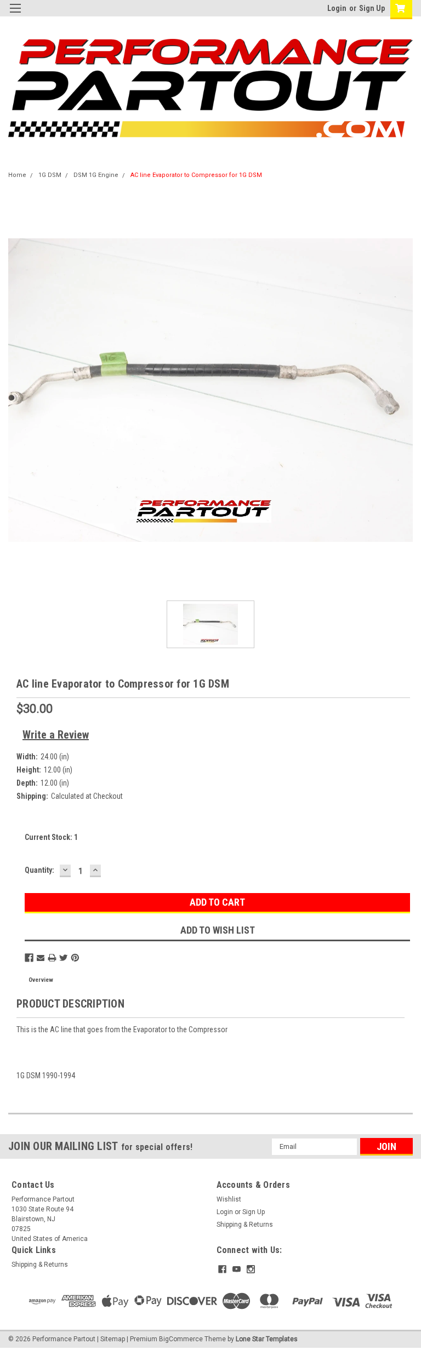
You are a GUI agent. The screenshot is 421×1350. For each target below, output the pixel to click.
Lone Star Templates (267, 1339)
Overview (41, 979)
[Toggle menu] (15, 15)
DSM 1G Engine (95, 175)
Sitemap (112, 1339)
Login (336, 8)
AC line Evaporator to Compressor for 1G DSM (196, 175)
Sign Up (372, 8)
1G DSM (49, 175)
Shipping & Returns (245, 1224)
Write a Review (55, 734)
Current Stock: (51, 837)
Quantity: (39, 870)
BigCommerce (181, 1339)
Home (17, 175)
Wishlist (229, 1199)
